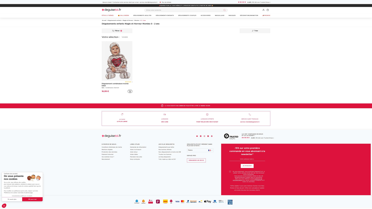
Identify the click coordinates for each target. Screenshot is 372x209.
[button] (4, 205)
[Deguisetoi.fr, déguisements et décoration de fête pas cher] (111, 10)
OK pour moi (32, 199)
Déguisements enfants (115, 20)
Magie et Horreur (128, 20)
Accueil (104, 20)
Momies (137, 20)
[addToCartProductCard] (130, 91)
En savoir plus (12, 199)
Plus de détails (166, 2)
